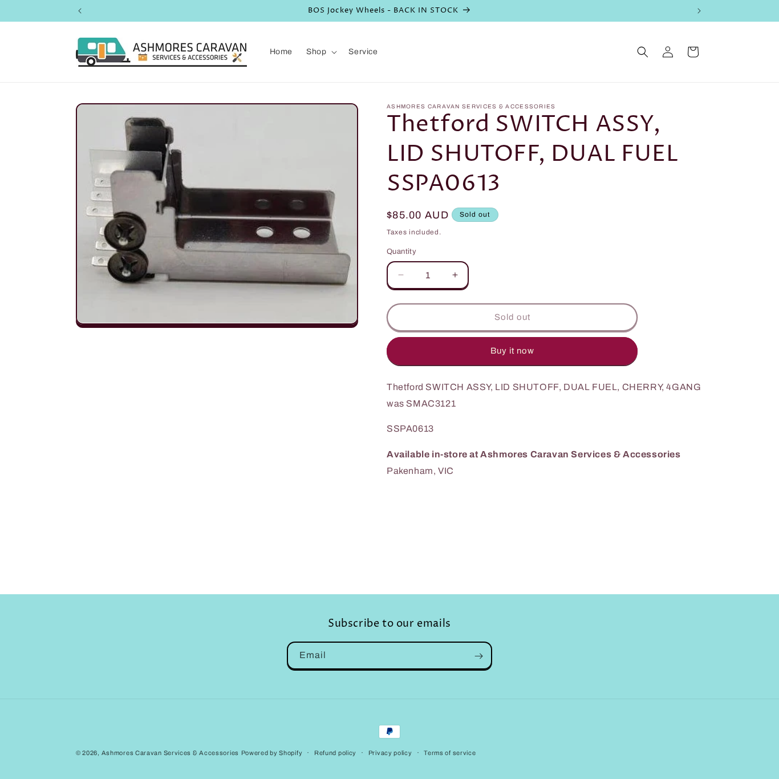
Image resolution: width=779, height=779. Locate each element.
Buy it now (512, 350)
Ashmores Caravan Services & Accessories (170, 752)
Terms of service (450, 752)
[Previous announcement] (79, 11)
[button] (320, 52)
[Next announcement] (699, 11)
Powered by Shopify (272, 752)
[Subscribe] (478, 656)
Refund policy (335, 752)
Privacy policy (390, 752)
